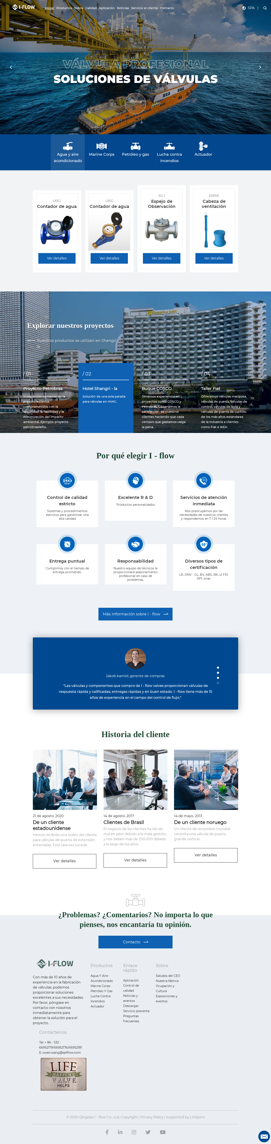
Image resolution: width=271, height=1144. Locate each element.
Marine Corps (100, 986)
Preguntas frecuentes (131, 1018)
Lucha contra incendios (101, 998)
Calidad (91, 8)
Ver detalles (64, 861)
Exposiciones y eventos (166, 998)
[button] (260, 67)
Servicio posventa (136, 1011)
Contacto (167, 8)
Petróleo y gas (101, 991)
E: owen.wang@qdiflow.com (60, 1052)
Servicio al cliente (144, 8)
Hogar (49, 8)
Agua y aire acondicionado (102, 978)
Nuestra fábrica (167, 981)
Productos (64, 8)
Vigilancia (136, 101)
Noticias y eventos (130, 998)
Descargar (131, 1006)
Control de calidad (131, 988)
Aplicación (107, 8)
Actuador (97, 1006)
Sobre (78, 8)
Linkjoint (197, 1117)
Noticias (123, 8)
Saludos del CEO (168, 976)
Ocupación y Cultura (165, 988)
